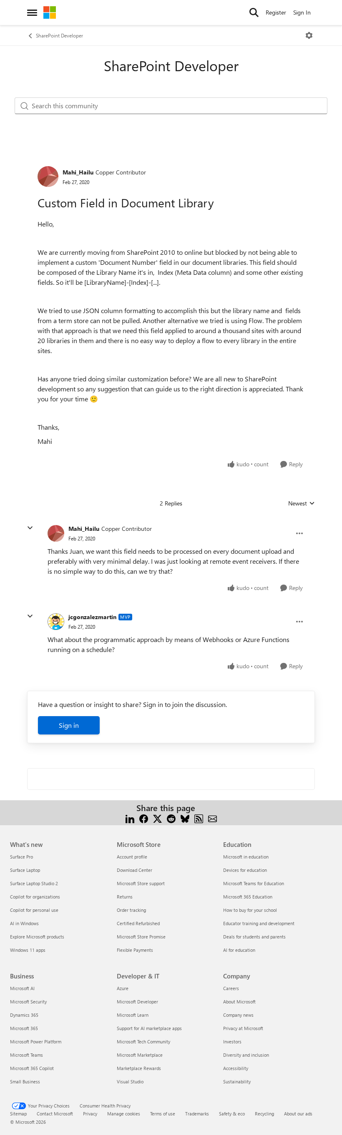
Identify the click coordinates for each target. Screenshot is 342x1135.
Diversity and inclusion (246, 1055)
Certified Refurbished (138, 923)
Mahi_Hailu (78, 172)
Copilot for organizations (35, 897)
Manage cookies (123, 1113)
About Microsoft (239, 1001)
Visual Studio (130, 1081)
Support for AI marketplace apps (149, 1028)
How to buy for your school (250, 910)
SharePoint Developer (59, 35)
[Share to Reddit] (171, 818)
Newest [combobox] (301, 503)
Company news (238, 1015)
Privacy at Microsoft (243, 1028)
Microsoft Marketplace (140, 1055)
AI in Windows (24, 923)
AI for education (239, 950)
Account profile (132, 857)
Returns (125, 897)
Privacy (90, 1113)
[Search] (254, 12)
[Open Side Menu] (32, 12)
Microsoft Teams (26, 1055)
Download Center (134, 870)
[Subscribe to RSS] (198, 818)
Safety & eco (232, 1113)
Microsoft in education (246, 857)
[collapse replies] (30, 528)
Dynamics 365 (24, 1015)
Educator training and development (258, 923)
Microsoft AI (22, 988)
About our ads (298, 1113)
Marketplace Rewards (139, 1068)
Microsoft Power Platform (35, 1041)
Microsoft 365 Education (247, 897)
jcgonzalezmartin (92, 617)
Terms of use (162, 1113)
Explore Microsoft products (37, 936)
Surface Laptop (25, 870)
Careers (231, 988)
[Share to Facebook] (143, 818)
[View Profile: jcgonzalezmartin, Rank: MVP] (56, 621)
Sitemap (18, 1113)
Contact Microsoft (55, 1113)
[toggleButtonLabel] (309, 35)
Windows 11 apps (27, 950)
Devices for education (245, 870)
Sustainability (237, 1081)
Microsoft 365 (24, 1028)
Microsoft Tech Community (143, 1041)
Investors (232, 1041)
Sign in (69, 725)
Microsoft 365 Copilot (32, 1068)
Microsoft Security (28, 1001)
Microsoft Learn (132, 1015)
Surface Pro (21, 857)
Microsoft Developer (137, 1001)
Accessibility (235, 1068)
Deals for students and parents (254, 936)
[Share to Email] (212, 818)
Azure (122, 988)
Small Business (25, 1081)
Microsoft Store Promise (141, 936)
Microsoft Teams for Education (253, 883)
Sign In (302, 12)
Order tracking (131, 910)
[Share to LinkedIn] (130, 818)
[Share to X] (157, 818)
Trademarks (197, 1113)
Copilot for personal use (34, 910)
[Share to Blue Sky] (185, 818)
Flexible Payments (135, 950)
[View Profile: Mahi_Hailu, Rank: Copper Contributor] (48, 176)
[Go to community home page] (49, 12)
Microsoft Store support (141, 883)
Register (276, 12)
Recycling (264, 1113)
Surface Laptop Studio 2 (34, 883)
